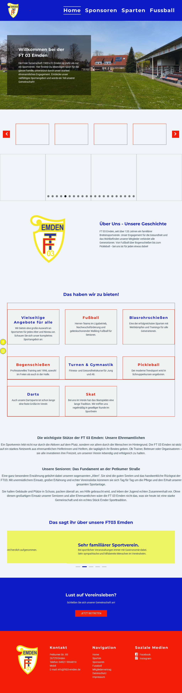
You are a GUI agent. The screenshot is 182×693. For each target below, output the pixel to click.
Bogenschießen (33, 365)
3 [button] (57, 196)
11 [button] (91, 196)
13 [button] (99, 196)
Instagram (145, 662)
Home (72, 10)
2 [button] (53, 196)
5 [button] (65, 196)
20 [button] (129, 196)
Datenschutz (99, 676)
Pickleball (149, 365)
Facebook (145, 658)
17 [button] (117, 196)
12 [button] (95, 196)
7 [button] (74, 196)
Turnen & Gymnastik (91, 365)
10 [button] (87, 196)
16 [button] (112, 196)
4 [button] (61, 196)
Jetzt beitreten (91, 616)
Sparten (134, 10)
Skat (91, 394)
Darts (33, 394)
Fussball (162, 10)
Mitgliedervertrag (101, 673)
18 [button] (121, 196)
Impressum (98, 680)
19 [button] (125, 196)
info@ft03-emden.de (69, 673)
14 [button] (104, 196)
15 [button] (108, 196)
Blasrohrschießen (148, 317)
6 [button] (70, 196)
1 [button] (48, 196)
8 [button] (78, 196)
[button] (6, 134)
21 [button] (134, 196)
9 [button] (82, 196)
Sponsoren (101, 10)
